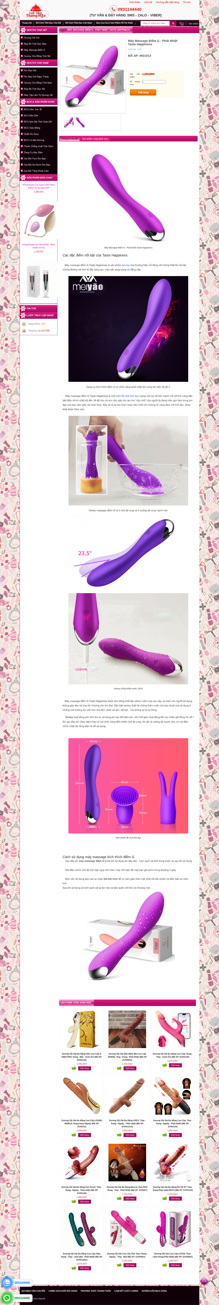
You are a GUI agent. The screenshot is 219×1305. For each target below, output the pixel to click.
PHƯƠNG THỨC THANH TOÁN (96, 1291)
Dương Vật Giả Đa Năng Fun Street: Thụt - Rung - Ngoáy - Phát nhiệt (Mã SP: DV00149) (81, 1190)
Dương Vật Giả (31, 37)
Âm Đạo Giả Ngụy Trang (36, 76)
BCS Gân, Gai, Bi (33, 109)
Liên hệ (148, 2)
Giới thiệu (134, 2)
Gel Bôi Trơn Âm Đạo (35, 158)
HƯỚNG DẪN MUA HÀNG (154, 1291)
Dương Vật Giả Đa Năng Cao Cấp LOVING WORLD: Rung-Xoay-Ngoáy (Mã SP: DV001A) (82, 1123)
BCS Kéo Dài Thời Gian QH (38, 121)
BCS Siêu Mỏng (32, 128)
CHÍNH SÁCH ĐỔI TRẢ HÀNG (63, 1291)
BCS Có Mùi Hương (34, 140)
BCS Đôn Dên (31, 115)
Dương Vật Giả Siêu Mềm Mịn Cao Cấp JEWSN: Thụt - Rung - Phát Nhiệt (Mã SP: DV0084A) (127, 1057)
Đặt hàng (143, 92)
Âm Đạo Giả (30, 70)
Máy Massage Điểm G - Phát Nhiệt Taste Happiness (98, 30)
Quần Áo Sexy (31, 134)
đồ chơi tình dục (130, 396)
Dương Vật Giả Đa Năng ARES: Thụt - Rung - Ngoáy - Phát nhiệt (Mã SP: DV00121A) (127, 1123)
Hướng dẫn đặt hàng (167, 2)
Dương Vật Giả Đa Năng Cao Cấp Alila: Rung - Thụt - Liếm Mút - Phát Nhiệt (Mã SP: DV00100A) (82, 1257)
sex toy (126, 265)
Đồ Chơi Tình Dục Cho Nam (78, 23)
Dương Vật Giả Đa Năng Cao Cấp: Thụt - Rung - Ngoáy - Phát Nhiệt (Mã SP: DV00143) (172, 1123)
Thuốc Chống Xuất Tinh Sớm (38, 146)
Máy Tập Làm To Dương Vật (38, 95)
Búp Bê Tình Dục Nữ (34, 89)
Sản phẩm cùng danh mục (95, 139)
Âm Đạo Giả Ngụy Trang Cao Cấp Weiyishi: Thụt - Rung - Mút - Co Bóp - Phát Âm (39, 182)
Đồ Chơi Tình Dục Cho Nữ (48, 23)
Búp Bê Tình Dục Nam (35, 44)
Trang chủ (27, 23)
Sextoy (69, 717)
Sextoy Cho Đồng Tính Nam (38, 82)
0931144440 (129, 9)
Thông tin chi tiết (69, 138)
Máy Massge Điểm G (34, 50)
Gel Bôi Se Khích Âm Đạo (37, 164)
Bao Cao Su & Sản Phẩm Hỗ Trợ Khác (114, 23)
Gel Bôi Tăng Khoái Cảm (36, 171)
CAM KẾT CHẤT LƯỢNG (126, 1291)
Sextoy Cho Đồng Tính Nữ (37, 56)
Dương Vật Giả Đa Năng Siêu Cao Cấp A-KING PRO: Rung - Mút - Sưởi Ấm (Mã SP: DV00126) (82, 1057)
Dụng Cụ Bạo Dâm (33, 152)
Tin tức (187, 2)
